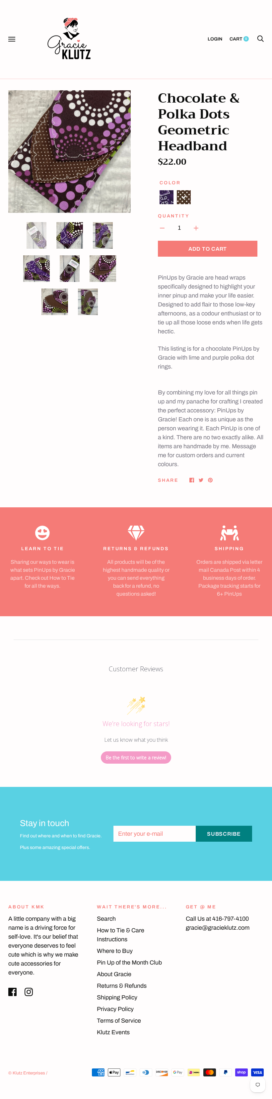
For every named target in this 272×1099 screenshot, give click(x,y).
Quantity (173, 215)
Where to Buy (115, 951)
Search (106, 918)
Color (170, 182)
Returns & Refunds (122, 985)
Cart (238, 39)
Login (215, 39)
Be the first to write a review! (136, 757)
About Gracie (114, 974)
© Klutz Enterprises (26, 1073)
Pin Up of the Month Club (129, 962)
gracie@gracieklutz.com (217, 927)
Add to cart (207, 249)
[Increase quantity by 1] (196, 227)
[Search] (260, 39)
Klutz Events (113, 1032)
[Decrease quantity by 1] (162, 227)
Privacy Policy (115, 1009)
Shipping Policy (117, 997)
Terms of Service (119, 1020)
